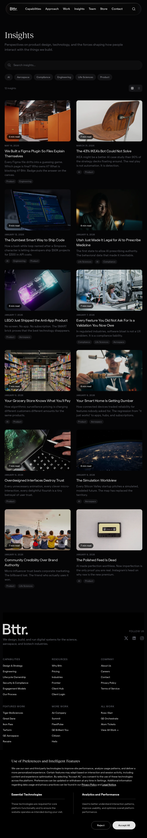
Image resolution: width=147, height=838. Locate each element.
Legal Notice (109, 784)
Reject (101, 825)
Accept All (124, 825)
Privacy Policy (89, 784)
